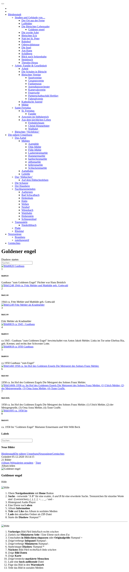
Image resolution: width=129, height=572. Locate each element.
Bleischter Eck (29, 35)
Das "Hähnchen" (24, 177)
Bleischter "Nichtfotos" (27, 131)
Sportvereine (35, 77)
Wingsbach (27, 210)
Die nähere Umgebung (20, 134)
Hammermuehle (36, 155)
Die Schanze (21, 183)
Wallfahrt (33, 128)
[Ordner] (2, 3)
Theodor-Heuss (30, 62)
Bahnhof (26, 41)
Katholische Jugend (32, 101)
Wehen (25, 204)
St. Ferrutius (28, 110)
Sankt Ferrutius (23, 107)
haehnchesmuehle (37, 158)
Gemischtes (14, 243)
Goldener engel (36, 29)
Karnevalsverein (37, 89)
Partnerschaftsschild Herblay (43, 95)
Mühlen (26, 140)
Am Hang (27, 50)
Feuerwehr (34, 92)
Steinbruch (27, 59)
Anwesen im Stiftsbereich (35, 116)
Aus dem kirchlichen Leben (36, 119)
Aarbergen (27, 192)
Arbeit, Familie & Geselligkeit (31, 65)
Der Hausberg (22, 186)
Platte (18, 228)
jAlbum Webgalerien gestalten (17, 462)
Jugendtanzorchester (39, 86)
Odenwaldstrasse (30, 44)
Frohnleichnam (36, 122)
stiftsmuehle (34, 161)
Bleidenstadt (14, 14)
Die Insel (26, 47)
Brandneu (20, 237)
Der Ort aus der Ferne (33, 20)
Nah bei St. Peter (30, 38)
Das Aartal (20, 137)
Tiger (38, 462)
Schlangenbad (29, 219)
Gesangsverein (36, 80)
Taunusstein (21, 222)
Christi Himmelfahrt (38, 125)
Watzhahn (27, 213)
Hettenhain (27, 198)
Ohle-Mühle (34, 146)
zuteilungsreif (22, 240)
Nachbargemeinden (25, 189)
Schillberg (27, 53)
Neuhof (26, 207)
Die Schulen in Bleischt (34, 71)
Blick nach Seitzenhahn (34, 56)
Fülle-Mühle (34, 149)
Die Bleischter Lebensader (36, 26)
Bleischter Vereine (31, 74)
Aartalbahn (27, 170)
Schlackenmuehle (37, 167)
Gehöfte (26, 174)
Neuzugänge (15, 234)
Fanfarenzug (34, 83)
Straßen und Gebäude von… (30, 17)
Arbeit (25, 68)
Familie (32, 113)
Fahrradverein (35, 98)
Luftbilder (27, 23)
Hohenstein (28, 216)
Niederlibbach (29, 225)
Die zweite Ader (30, 32)
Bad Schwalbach (30, 195)
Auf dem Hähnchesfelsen (35, 180)
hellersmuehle (35, 164)
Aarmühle (33, 143)
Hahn (24, 201)
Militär (25, 104)
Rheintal (19, 231)
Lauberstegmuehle (38, 152)
